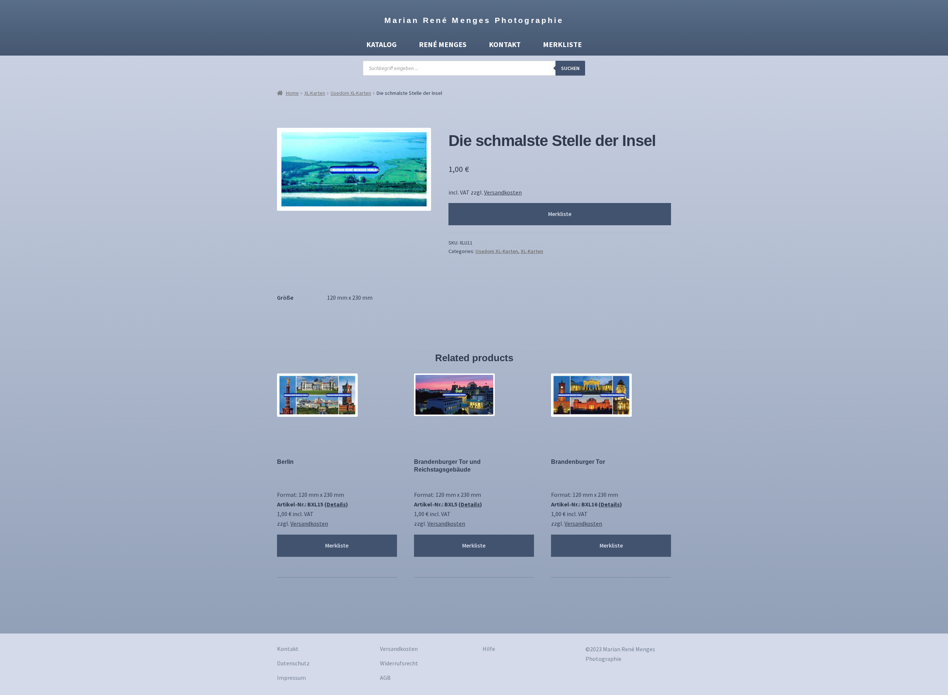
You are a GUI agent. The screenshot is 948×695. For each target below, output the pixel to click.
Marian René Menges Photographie (474, 20)
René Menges (443, 44)
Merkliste (562, 44)
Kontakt (505, 44)
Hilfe (489, 648)
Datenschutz (293, 663)
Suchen (570, 68)
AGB (385, 677)
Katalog (381, 44)
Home (292, 93)
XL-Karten (314, 93)
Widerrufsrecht (399, 663)
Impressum (291, 677)
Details (336, 504)
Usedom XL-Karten (351, 93)
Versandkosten (503, 192)
